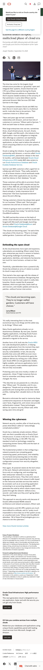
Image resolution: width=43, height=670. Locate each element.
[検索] (25, 4)
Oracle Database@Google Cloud (15, 226)
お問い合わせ (22, 657)
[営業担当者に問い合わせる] (39, 4)
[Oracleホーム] (9, 4)
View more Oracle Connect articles (16, 526)
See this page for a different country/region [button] (20, 30)
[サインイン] (34, 4)
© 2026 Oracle (7, 650)
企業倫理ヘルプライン (9, 657)
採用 (26, 653)
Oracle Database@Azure (23, 224)
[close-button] (39, 666)
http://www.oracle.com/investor (23, 573)
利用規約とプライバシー (23, 650)
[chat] (21, 666)
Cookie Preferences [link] (8, 653)
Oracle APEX (32, 342)
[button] (4, 4)
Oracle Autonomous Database (17, 162)
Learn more (7, 607)
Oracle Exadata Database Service (20, 163)
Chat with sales (31, 666)
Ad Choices (19, 653)
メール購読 (33, 653)
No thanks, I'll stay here (13, 24)
